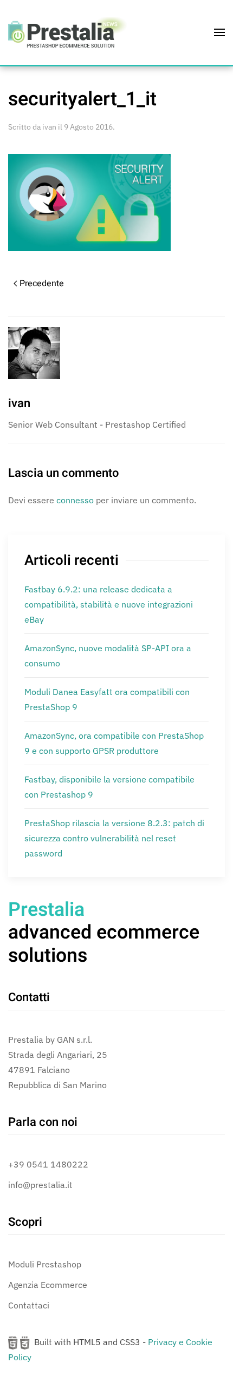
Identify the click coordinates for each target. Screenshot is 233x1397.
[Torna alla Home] (67, 32)
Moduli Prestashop (44, 1264)
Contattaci (28, 1305)
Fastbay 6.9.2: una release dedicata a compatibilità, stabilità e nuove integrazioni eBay (108, 604)
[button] (219, 32)
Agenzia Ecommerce (47, 1284)
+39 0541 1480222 (48, 1164)
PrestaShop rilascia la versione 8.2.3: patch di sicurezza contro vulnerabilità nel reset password (114, 838)
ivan (49, 127)
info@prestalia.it (40, 1184)
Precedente (42, 283)
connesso (75, 500)
